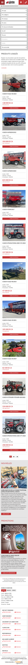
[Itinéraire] (21, 2)
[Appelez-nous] (25, 2)
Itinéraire (18, 612)
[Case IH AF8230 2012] (14, 121)
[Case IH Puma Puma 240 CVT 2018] (14, 425)
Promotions (7, 521)
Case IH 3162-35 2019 (9, 359)
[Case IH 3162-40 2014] (14, 271)
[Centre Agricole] (12, 2)
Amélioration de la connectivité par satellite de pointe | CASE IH (13, 490)
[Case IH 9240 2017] (14, 199)
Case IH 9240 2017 (8, 209)
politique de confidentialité (6, 658)
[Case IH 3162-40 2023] (14, 83)
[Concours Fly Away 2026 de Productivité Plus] (14, 539)
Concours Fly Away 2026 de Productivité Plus (10, 556)
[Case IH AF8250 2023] (14, 160)
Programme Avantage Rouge (10, 6)
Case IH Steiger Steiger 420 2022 (13, 397)
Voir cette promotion (9, 573)
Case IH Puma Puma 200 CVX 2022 (14, 243)
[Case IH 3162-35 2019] (14, 348)
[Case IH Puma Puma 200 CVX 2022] (14, 232)
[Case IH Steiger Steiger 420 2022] (14, 386)
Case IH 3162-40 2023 (9, 94)
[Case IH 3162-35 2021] (14, 309)
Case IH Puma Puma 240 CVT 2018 (14, 436)
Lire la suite (3, 67)
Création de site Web (9, 661)
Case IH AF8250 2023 (9, 171)
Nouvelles (6, 463)
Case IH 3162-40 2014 (9, 281)
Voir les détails (14, 108)
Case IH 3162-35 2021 (9, 320)
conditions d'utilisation (19, 658)
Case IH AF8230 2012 (9, 132)
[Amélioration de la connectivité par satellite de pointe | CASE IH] (14, 477)
